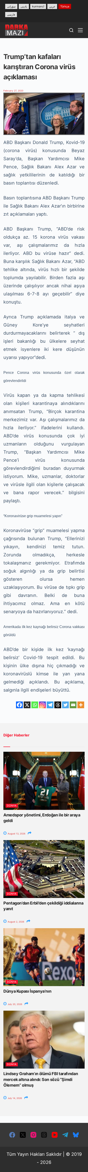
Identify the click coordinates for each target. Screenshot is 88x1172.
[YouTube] (55, 1135)
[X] (27, 704)
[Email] (73, 704)
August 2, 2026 (15, 921)
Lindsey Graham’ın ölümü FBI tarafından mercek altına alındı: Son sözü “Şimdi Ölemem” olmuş (40, 1079)
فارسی (11, 14)
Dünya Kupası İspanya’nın (27, 991)
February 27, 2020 (13, 90)
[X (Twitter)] (23, 1135)
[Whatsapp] (34, 704)
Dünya (11, 805)
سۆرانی (11, 6)
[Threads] (57, 704)
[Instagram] (42, 704)
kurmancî (38, 6)
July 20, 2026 (14, 1004)
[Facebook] (19, 704)
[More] (80, 704)
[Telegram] (50, 704)
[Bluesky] (76, 1135)
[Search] (71, 30)
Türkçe (64, 6)
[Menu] (80, 30)
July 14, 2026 (14, 1098)
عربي (52, 6)
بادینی (24, 6)
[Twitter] (65, 704)
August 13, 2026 (16, 833)
